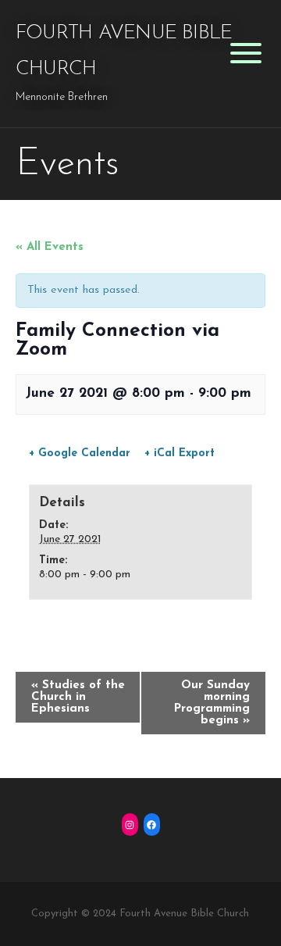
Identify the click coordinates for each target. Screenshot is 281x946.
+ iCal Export (179, 453)
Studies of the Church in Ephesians (78, 697)
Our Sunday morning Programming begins (212, 703)
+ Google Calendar (79, 453)
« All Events (50, 247)
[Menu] (245, 52)
